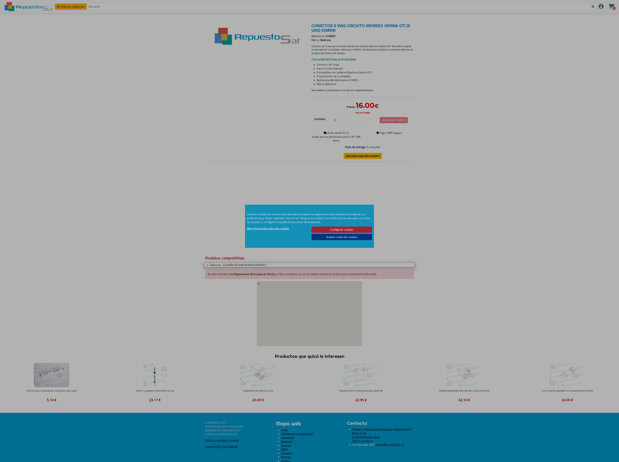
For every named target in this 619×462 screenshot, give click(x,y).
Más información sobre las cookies (268, 228)
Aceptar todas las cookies (341, 237)
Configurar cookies (341, 229)
